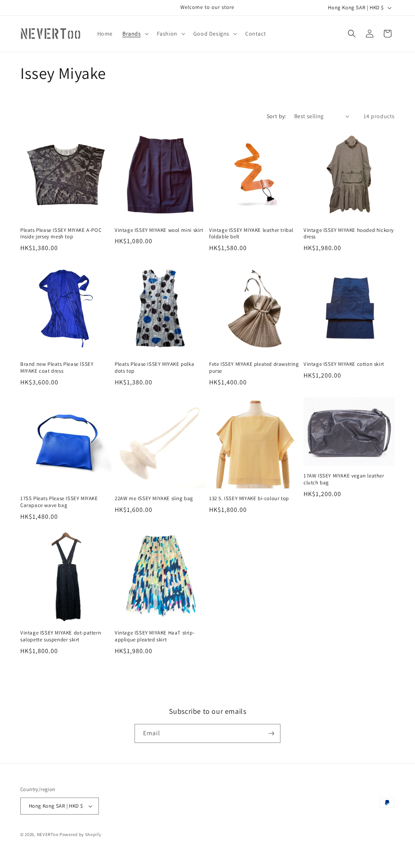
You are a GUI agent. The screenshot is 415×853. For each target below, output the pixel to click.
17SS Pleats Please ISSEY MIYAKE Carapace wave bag (59, 502)
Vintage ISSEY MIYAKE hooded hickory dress (349, 233)
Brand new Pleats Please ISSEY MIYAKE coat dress (56, 367)
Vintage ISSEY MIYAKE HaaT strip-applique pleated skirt (155, 636)
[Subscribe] (271, 733)
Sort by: (276, 116)
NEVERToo (48, 834)
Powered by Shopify (80, 834)
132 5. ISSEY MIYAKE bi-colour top (249, 498)
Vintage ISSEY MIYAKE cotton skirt (344, 364)
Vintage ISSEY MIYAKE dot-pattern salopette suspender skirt (60, 636)
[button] (135, 33)
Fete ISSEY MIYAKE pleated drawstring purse (254, 367)
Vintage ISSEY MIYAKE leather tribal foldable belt (251, 233)
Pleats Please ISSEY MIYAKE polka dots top (154, 367)
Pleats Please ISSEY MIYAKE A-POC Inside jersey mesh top (60, 233)
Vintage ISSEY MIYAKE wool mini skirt (159, 230)
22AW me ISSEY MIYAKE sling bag (154, 498)
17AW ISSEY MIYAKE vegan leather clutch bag (344, 479)
